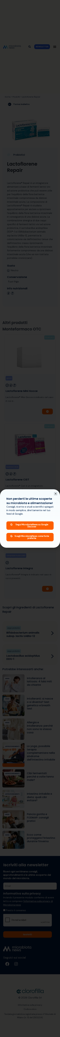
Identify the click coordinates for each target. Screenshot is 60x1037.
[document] (30, 518)
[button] (55, 494)
